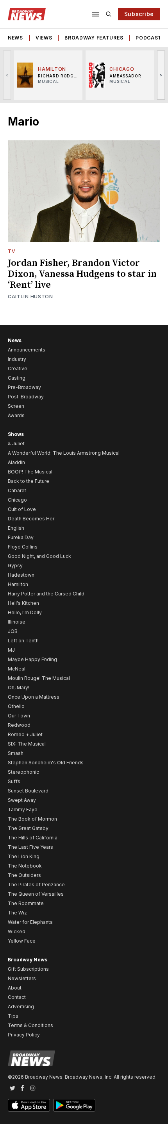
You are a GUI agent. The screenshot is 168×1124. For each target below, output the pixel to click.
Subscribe (139, 14)
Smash (15, 753)
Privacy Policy (24, 1035)
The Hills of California (32, 838)
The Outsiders (24, 875)
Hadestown (21, 575)
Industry (17, 359)
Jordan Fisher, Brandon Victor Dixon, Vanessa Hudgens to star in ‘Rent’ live (82, 274)
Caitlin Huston (30, 296)
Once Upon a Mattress (33, 697)
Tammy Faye (23, 809)
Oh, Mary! (18, 687)
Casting (16, 378)
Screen (16, 406)
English (16, 528)
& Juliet (16, 443)
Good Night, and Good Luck (39, 556)
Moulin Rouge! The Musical (39, 678)
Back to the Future (28, 481)
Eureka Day (21, 537)
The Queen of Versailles (36, 894)
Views (44, 38)
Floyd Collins (23, 547)
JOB (13, 631)
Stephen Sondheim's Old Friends (46, 762)
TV (11, 251)
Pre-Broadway (24, 387)
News (15, 38)
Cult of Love (22, 509)
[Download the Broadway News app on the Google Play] (74, 1105)
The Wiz (17, 913)
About (14, 988)
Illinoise (16, 622)
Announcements (26, 350)
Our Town (19, 716)
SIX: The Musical (27, 744)
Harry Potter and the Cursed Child (46, 594)
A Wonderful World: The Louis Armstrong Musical (64, 453)
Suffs (14, 781)
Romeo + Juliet (25, 734)
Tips (13, 1016)
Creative (17, 368)
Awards (16, 415)
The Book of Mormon (32, 819)
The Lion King (23, 856)
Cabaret (17, 490)
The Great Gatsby (28, 828)
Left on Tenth (23, 641)
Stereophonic (23, 772)
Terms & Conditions (30, 1025)
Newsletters (22, 978)
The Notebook (25, 866)
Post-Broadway (26, 397)
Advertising (21, 1006)
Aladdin (16, 462)
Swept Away (22, 800)
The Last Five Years (30, 847)
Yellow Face (22, 941)
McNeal (16, 669)
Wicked (16, 931)
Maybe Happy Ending (32, 659)
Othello (16, 706)
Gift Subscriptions (28, 969)
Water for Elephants (30, 922)
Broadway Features (93, 38)
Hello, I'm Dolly (25, 612)
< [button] (7, 75)
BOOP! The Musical (30, 472)
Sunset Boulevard (28, 791)
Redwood (19, 725)
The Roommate (26, 903)
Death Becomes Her (31, 519)
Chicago (17, 500)
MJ (11, 650)
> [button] (161, 75)
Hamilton (18, 584)
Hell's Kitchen (23, 603)
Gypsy (15, 565)
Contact (17, 997)
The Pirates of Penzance (36, 884)
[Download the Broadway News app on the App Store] (29, 1105)
